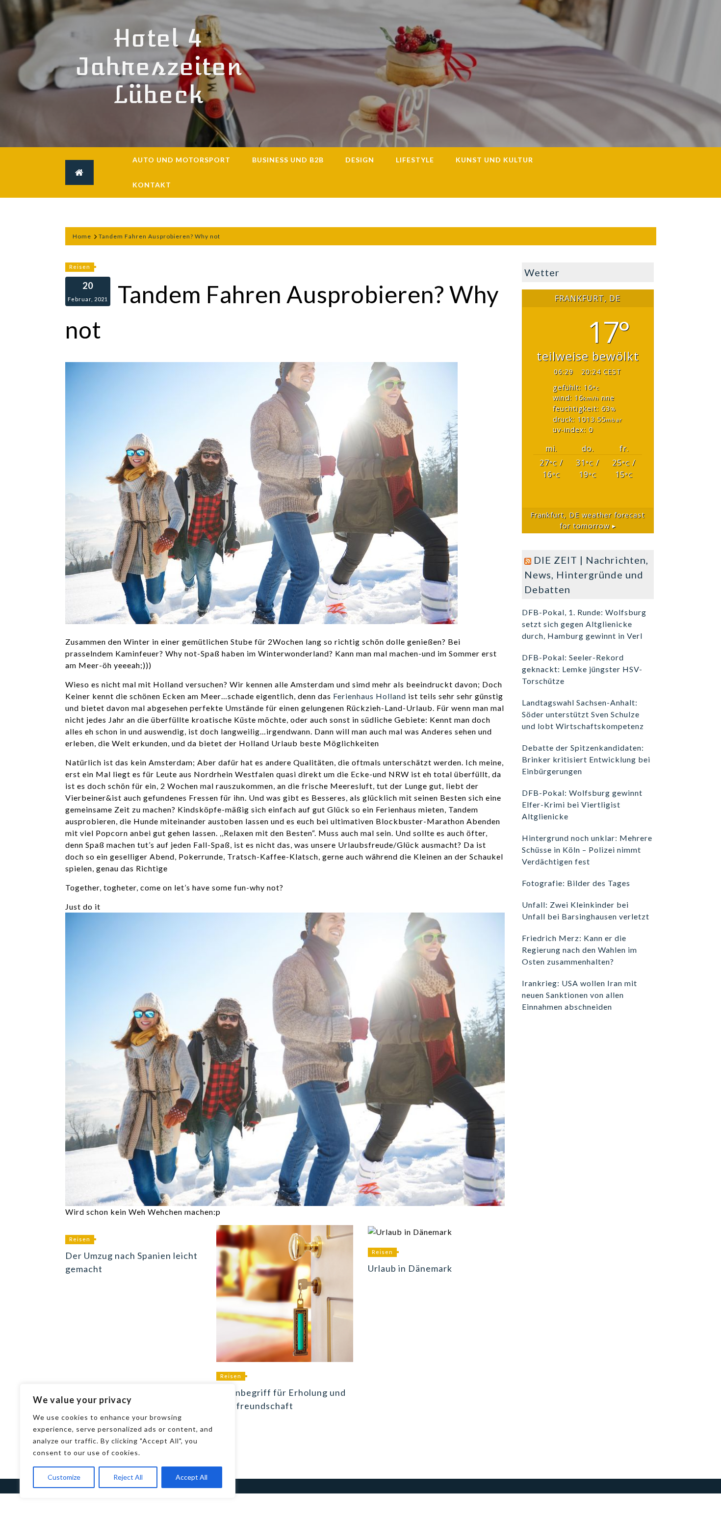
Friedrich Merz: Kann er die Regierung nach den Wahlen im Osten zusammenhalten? (579, 949)
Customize (64, 1477)
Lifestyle (415, 160)
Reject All (128, 1477)
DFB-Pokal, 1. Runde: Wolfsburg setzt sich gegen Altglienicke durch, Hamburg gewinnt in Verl (584, 623)
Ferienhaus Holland (369, 696)
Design (359, 160)
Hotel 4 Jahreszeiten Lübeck (159, 66)
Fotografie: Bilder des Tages (576, 883)
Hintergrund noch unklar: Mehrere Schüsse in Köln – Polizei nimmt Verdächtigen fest (587, 849)
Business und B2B (288, 160)
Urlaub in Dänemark (410, 1268)
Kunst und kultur (494, 160)
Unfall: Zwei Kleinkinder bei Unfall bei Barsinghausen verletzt (585, 910)
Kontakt (151, 185)
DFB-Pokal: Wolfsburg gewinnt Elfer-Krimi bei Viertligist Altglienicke (582, 804)
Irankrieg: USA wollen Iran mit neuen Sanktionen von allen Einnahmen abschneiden (579, 994)
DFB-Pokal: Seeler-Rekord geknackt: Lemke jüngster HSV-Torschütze (582, 669)
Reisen (79, 266)
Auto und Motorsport (181, 160)
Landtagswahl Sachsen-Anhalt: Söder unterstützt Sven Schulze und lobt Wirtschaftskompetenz (583, 714)
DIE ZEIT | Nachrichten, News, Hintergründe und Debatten (586, 574)
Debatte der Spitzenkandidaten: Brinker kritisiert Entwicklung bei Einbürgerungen (586, 759)
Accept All (191, 1477)
